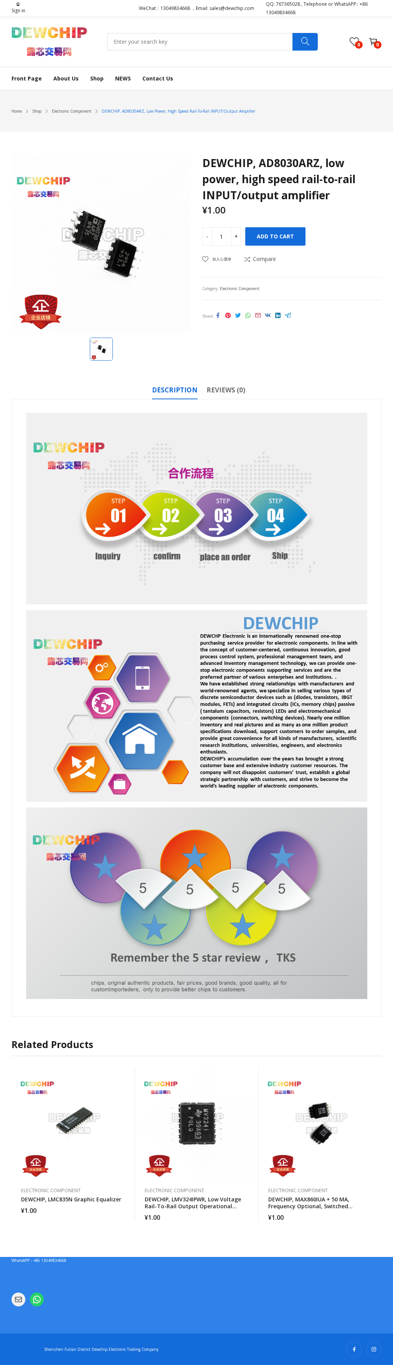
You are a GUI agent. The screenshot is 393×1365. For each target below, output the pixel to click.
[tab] (174, 391)
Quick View (125, 1075)
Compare (264, 258)
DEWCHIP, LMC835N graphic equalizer (71, 1199)
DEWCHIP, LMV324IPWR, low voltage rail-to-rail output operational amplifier (193, 1206)
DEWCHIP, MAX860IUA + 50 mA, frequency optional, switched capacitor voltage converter (308, 1206)
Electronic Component (239, 288)
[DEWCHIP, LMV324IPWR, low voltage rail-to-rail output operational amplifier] (197, 1124)
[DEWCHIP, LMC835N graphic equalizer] (73, 1124)
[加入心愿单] (125, 1092)
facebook (354, 1349)
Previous (17, 1144)
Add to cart (275, 236)
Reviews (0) (225, 390)
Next (375, 1144)
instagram (373, 1349)
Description (175, 390)
